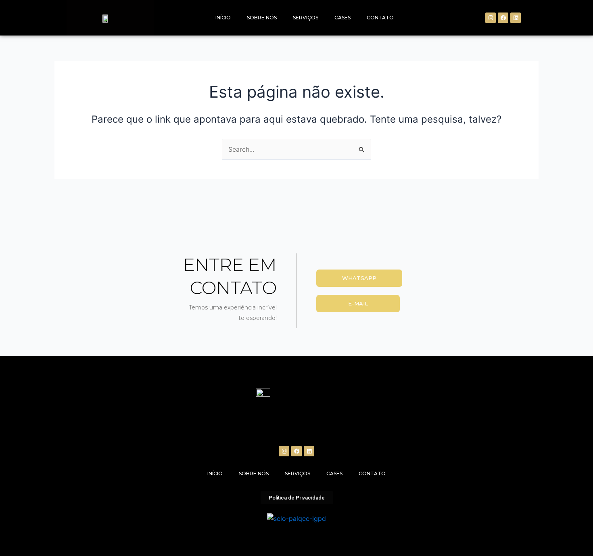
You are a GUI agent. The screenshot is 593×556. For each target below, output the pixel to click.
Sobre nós (262, 18)
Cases (342, 18)
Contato (380, 18)
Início (223, 18)
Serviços (305, 18)
